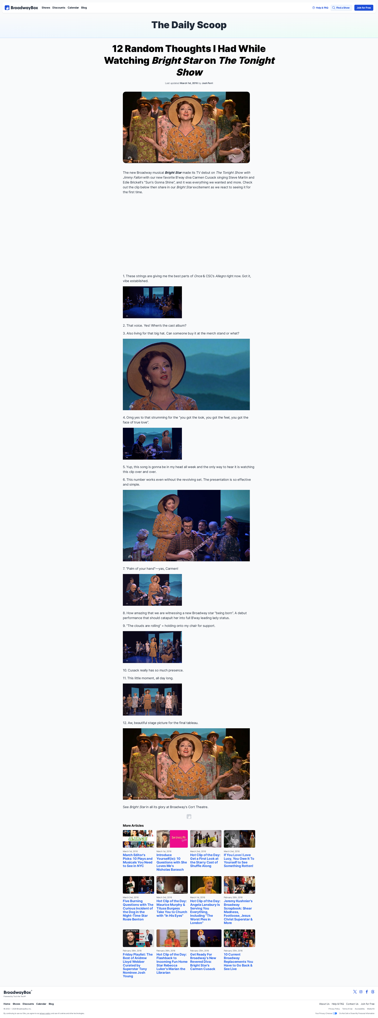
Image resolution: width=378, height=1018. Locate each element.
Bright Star (173, 172)
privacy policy (45, 1013)
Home (7, 1003)
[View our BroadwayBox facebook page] (367, 991)
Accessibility (360, 1009)
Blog (84, 7)
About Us (324, 1003)
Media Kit (370, 1009)
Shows (46, 7)
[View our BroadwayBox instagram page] (361, 991)
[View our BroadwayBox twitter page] (355, 991)
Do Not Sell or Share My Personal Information (356, 1013)
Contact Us (352, 1003)
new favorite (165, 177)
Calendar (73, 7)
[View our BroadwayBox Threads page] (372, 991)
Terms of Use (347, 1009)
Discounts (58, 7)
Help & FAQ (338, 1003)
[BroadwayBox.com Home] (21, 7)
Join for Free (364, 7)
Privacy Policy (334, 1009)
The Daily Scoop (189, 24)
